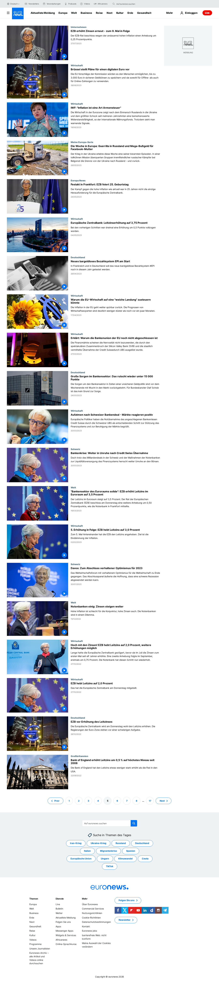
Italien (87, 850)
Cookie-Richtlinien (91, 917)
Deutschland (78, 257)
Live (207, 12)
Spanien (130, 850)
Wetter (59, 913)
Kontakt (86, 926)
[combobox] (130, 3)
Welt (74, 12)
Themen (33, 898)
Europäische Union (81, 858)
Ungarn (105, 858)
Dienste (60, 898)
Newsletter (125, 919)
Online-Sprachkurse (66, 944)
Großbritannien (79, 756)
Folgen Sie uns (63, 922)
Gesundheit (144, 12)
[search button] (113, 3)
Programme (35, 944)
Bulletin (59, 908)
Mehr (85, 898)
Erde (130, 12)
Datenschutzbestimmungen (96, 922)
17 (150, 800)
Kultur (120, 12)
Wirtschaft (77, 65)
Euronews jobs (89, 930)
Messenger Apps (64, 930)
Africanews (61, 939)
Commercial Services (93, 908)
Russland (121, 843)
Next (109, 12)
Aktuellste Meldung (43, 12)
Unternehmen (78, 27)
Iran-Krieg (75, 843)
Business (86, 12)
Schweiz (75, 449)
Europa (63, 12)
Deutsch (13, 4)
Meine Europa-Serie (82, 142)
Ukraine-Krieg (98, 843)
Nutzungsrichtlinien (92, 913)
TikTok (109, 866)
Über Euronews (90, 904)
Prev (56, 800)
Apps (58, 926)
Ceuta (145, 858)
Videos (32, 939)
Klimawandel (125, 858)
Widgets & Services (66, 935)
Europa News (78, 180)
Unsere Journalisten (39, 948)
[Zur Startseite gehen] (18, 13)
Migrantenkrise (108, 850)
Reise (99, 12)
